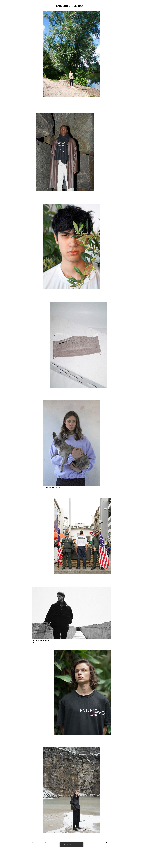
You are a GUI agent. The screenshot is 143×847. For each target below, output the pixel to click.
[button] (34, 6)
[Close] (80, 845)
